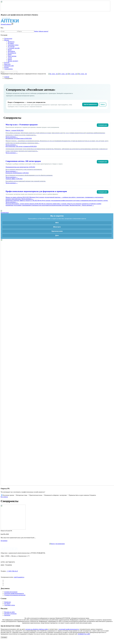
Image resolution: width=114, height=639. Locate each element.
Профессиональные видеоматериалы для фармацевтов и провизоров (36, 191)
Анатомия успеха (13, 45)
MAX (57, 222)
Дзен (57, 235)
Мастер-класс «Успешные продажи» (22, 124)
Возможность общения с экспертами (55, 495)
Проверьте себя (9, 65)
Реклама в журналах (10, 613)
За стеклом (11, 46)
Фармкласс (11, 41)
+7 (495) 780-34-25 (12, 571)
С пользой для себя (13, 48)
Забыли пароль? (43, 31)
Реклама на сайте (9, 612)
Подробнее (4, 540)
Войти (36, 31)
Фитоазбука (11, 51)
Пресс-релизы (12, 56)
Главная (6, 77)
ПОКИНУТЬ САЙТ (84, 634)
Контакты (7, 615)
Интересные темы (21, 495)
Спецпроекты (8, 69)
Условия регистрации (10, 592)
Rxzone (6, 67)
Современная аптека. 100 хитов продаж (23, 161)
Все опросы (4, 497)
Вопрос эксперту (13, 61)
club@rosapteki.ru (19, 577)
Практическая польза (35, 495)
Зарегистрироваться (90, 104)
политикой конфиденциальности (69, 629)
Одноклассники (57, 231)
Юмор (10, 54)
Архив (10, 57)
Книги (10, 59)
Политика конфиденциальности (14, 593)
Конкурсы (7, 64)
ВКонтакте (57, 227)
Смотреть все (102, 125)
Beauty (10, 49)
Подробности (12, 53)
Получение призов (8, 495)
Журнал (6, 40)
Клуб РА (6, 62)
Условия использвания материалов (14, 595)
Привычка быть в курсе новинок (79, 495)
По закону (11, 43)
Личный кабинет (6, 24)
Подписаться (8, 38)
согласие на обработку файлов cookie (36, 629)
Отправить (92, 495)
